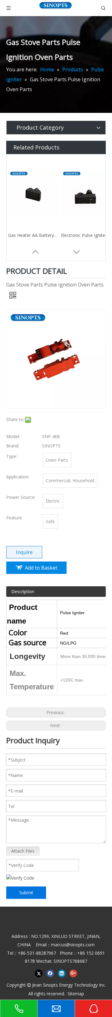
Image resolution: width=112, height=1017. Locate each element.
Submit (26, 892)
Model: (13, 436)
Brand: (12, 446)
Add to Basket (41, 567)
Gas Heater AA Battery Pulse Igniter (33, 235)
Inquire (24, 552)
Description (22, 591)
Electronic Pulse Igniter (84, 235)
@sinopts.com (80, 945)
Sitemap (76, 994)
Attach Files (23, 851)
